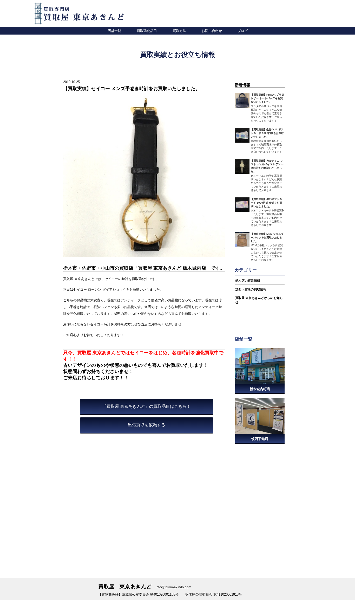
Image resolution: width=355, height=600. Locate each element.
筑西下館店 (259, 439)
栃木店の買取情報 (247, 281)
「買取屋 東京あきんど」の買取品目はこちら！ (146, 406)
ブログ (243, 30)
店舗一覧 (114, 30)
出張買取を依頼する (146, 425)
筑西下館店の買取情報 (250, 289)
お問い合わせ (212, 30)
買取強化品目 (147, 30)
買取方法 (179, 30)
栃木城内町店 (260, 389)
